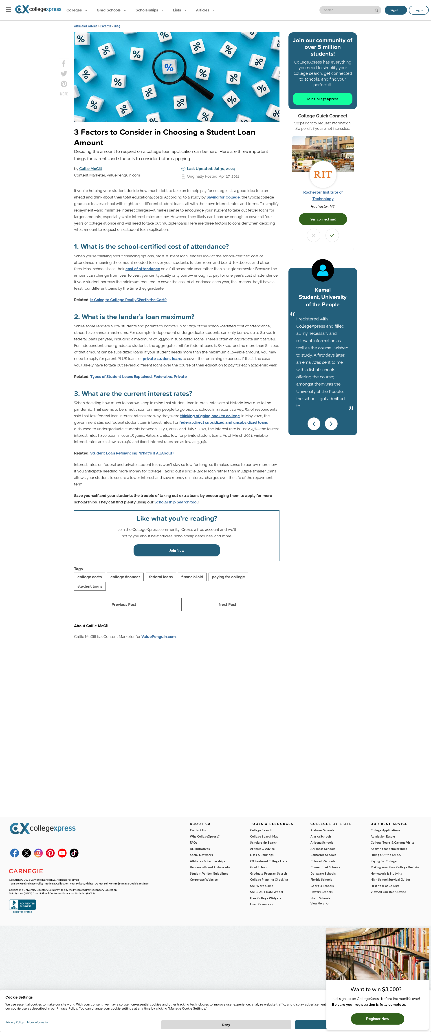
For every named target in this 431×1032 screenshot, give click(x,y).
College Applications (385, 830)
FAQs (193, 842)
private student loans (162, 358)
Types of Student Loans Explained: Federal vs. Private (138, 376)
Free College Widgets (265, 898)
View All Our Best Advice (388, 892)
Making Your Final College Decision (395, 867)
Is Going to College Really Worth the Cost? (128, 300)
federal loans (161, 577)
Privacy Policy (34, 883)
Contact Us (198, 830)
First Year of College (385, 886)
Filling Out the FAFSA (386, 855)
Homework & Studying (386, 873)
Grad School (258, 867)
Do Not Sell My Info (106, 883)
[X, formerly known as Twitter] (26, 856)
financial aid (192, 577)
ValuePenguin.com (158, 636)
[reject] (313, 235)
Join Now (177, 550)
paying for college (228, 577)
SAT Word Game (261, 886)
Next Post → (230, 604)
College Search (261, 830)
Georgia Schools (322, 886)
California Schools (323, 855)
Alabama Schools (322, 830)
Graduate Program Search (268, 873)
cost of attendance (142, 269)
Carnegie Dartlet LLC (43, 879)
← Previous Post (121, 604)
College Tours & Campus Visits (392, 842)
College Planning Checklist (269, 879)
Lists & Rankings (262, 855)
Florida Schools (321, 879)
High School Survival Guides (391, 879)
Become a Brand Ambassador (210, 867)
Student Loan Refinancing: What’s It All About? (132, 453)
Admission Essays (383, 836)
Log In (418, 10)
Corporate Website (204, 879)
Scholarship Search (263, 842)
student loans (89, 586)
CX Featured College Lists (268, 861)
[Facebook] (14, 856)
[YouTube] (62, 856)
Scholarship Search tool (176, 502)
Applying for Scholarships (389, 849)
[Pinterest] (50, 856)
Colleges (74, 10)
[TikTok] (74, 856)
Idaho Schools (320, 898)
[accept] (332, 235)
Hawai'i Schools (321, 892)
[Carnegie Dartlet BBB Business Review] (22, 912)
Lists (177, 10)
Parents (105, 26)
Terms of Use (17, 883)
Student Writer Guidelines (209, 873)
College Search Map (264, 836)
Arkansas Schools (322, 849)
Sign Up (395, 10)
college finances (125, 577)
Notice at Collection (56, 883)
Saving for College (223, 197)
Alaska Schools (321, 836)
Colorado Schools (322, 861)
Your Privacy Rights (81, 883)
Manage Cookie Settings (134, 883)
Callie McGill (90, 168)
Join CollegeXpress (323, 99)
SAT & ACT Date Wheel (266, 892)
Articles (203, 10)
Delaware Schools (323, 873)
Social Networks (201, 855)
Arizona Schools (321, 842)
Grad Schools (109, 10)
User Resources (261, 904)
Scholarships (147, 10)
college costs (89, 577)
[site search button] (377, 9)
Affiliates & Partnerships (207, 861)
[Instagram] (38, 856)
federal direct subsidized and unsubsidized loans (223, 422)
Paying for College (384, 861)
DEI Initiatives (200, 849)
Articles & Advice (85, 26)
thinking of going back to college (210, 416)
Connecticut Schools (325, 867)
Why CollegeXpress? (205, 836)
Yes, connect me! (323, 219)
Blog (117, 26)
